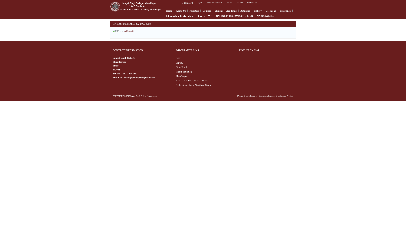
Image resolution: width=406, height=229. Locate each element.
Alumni (240, 3)
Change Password (214, 3)
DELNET (229, 3)
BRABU (179, 63)
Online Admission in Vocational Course (193, 85)
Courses (207, 11)
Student (219, 11)
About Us (181, 11)
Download (271, 11)
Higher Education (184, 72)
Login (199, 3)
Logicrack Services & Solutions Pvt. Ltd (276, 96)
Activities (245, 11)
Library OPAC (204, 16)
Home (169, 11)
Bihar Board (181, 67)
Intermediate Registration (179, 16)
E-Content (187, 3)
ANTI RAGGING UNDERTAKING (192, 81)
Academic (231, 11)
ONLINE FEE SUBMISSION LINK (234, 16)
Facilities (194, 11)
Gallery (258, 11)
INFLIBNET (252, 3)
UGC (178, 58)
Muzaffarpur (181, 76)
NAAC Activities (265, 16)
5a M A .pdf (129, 31)
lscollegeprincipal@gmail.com (139, 77)
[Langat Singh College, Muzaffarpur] (135, 6)
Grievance (285, 11)
